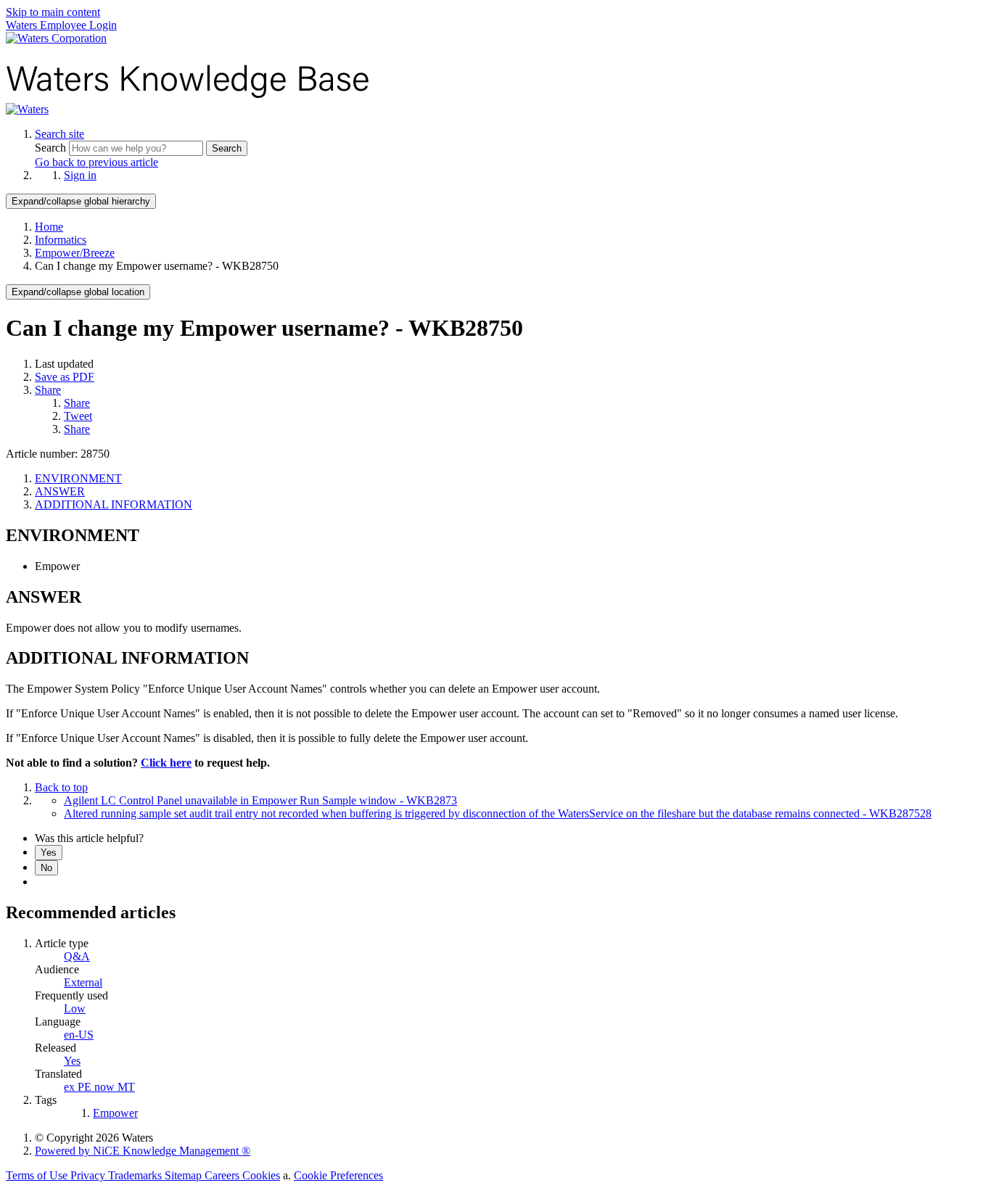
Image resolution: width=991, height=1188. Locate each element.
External (83, 982)
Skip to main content (53, 12)
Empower (115, 1113)
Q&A (77, 956)
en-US (79, 1034)
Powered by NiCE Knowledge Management (142, 1150)
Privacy (89, 1175)
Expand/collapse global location (78, 291)
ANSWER (60, 491)
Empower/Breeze (75, 253)
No (46, 867)
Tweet (78, 416)
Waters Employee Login (61, 25)
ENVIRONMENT (78, 478)
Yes (49, 852)
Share (48, 390)
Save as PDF (64, 377)
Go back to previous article (96, 162)
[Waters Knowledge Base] (188, 96)
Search (52, 147)
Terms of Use (38, 1175)
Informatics (60, 240)
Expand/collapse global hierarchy (81, 201)
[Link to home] (27, 109)
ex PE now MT (99, 1087)
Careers (223, 1175)
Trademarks (136, 1175)
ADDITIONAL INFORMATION (113, 504)
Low (75, 1008)
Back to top (61, 787)
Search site (59, 134)
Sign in (80, 175)
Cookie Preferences (338, 1175)
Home (49, 226)
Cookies (261, 1175)
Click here (166, 762)
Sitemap (185, 1175)
